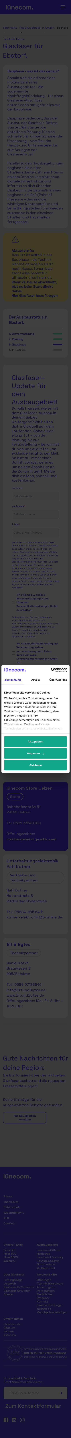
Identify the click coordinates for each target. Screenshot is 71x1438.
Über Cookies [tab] (58, 679)
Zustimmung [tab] (13, 679)
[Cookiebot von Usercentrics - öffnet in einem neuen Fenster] (51, 669)
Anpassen (33, 753)
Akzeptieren (35, 741)
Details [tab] (35, 679)
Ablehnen (35, 765)
